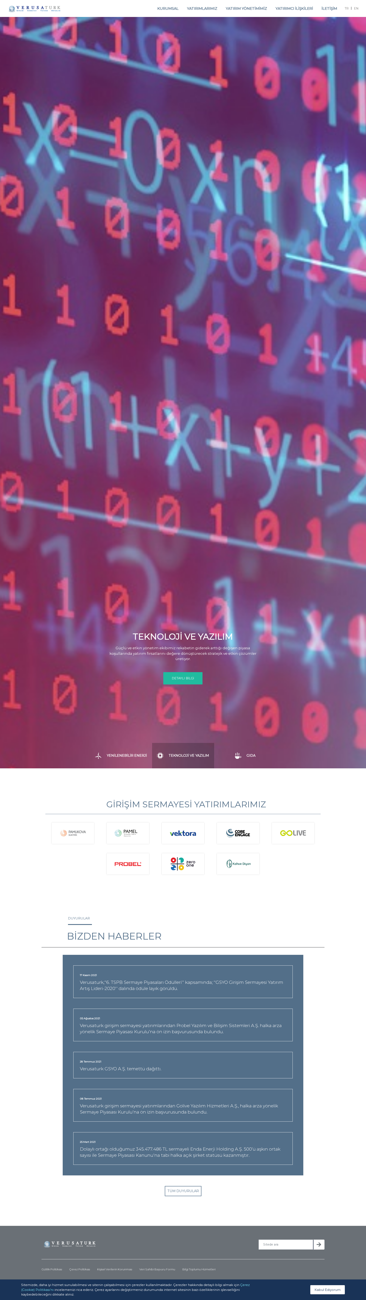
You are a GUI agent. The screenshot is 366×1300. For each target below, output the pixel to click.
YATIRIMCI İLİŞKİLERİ (294, 8)
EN (356, 8)
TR (347, 8)
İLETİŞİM (329, 8)
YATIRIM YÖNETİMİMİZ (246, 8)
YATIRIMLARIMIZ (202, 8)
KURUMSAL (168, 8)
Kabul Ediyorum (328, 1289)
